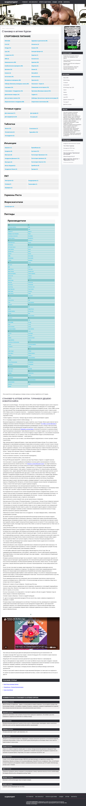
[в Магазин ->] (72, 49)
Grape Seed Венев (8, 690)
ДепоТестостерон (67, 104)
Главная (25, 2)
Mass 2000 (65, 77)
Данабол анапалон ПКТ (68, 99)
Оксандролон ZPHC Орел (69, 148)
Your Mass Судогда (68, 146)
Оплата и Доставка (45, 2)
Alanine (65, 92)
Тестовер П (66, 102)
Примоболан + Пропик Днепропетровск (13, 687)
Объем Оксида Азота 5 (69, 156)
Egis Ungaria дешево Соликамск (68, 150)
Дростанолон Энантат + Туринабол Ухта (71, 159)
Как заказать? (33, 2)
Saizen (64, 89)
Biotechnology (66, 80)
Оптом (60, 2)
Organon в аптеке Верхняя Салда (35, 463)
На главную (29, 796)
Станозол (65, 82)
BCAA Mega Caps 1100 (68, 87)
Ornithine (65, 94)
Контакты (67, 2)
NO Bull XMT (66, 85)
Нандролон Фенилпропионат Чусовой (71, 143)
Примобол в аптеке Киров (26, 429)
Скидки (54, 2)
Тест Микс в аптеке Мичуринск (48, 423)
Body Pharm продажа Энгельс (11, 684)
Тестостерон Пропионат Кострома (71, 153)
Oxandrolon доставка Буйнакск (68, 162)
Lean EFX (65, 97)
